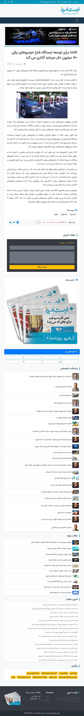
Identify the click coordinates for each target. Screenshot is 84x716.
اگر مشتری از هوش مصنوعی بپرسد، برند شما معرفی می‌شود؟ (60, 605)
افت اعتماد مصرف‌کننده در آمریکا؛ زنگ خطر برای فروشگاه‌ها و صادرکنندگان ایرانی (55, 609)
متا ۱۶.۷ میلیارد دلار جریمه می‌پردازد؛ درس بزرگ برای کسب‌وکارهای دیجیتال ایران (55, 624)
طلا (23, 357)
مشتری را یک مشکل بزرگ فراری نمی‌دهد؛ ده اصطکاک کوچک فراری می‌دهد (56, 644)
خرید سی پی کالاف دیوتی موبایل (68, 677)
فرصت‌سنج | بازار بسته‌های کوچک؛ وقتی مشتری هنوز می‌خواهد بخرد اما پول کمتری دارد (52, 628)
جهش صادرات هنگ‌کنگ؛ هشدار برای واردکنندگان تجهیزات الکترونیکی (58, 656)
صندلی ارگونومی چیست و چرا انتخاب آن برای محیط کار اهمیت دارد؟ (58, 636)
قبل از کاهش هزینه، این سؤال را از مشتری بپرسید (63, 616)
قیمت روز (46, 696)
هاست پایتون (53, 677)
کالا (23, 361)
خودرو (56, 214)
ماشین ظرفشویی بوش (33, 673)
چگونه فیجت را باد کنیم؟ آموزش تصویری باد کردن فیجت (61, 632)
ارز (60, 357)
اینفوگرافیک (46, 700)
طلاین (13, 677)
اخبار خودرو (64, 214)
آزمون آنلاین (73, 673)
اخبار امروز (73, 214)
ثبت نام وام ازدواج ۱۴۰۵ (24, 677)
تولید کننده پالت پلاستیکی (40, 677)
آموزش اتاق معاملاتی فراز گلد (49, 673)
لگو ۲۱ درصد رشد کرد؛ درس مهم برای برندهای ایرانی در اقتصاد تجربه (58, 660)
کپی (38, 222)
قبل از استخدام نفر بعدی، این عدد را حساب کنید (64, 613)
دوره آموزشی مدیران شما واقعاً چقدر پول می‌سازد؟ (63, 640)
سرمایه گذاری (69, 74)
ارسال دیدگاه (42, 267)
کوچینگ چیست (63, 673)
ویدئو (47, 698)
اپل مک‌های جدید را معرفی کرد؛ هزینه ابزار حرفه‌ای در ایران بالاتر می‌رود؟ (57, 648)
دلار (69, 177)
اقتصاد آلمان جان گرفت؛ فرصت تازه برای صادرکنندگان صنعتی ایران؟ (58, 620)
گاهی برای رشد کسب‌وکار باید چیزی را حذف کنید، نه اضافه (61, 652)
